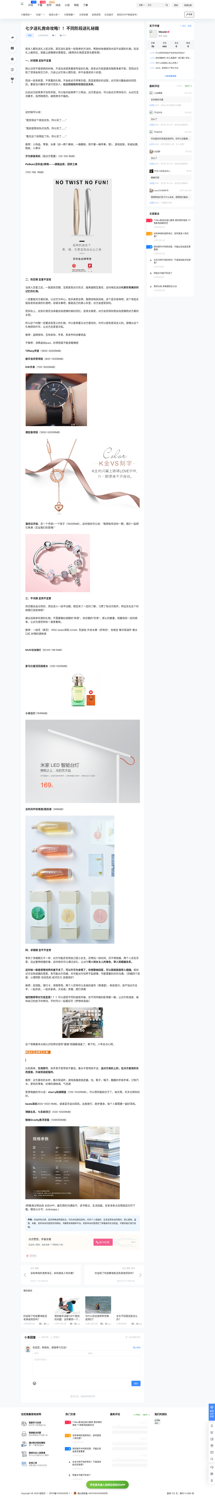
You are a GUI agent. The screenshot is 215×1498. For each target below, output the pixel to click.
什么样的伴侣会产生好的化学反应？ (168, 53)
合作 (48, 4)
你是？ (39, 14)
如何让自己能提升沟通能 (171, 105)
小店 (67, 5)
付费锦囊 (68, 14)
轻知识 (42, 1493)
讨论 (30, 4)
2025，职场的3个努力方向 (164, 68)
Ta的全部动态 (170, 76)
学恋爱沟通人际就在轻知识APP (107, 1484)
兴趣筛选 (25, 14)
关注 (184, 26)
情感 (30, 35)
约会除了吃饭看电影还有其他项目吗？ (115, 1273)
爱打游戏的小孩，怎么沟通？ (173, 144)
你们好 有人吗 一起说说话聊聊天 (174, 125)
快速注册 (188, 5)
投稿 (190, 14)
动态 (58, 5)
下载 (39, 4)
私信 (190, 26)
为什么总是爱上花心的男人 (164, 63)
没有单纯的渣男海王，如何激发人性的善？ (52, 1273)
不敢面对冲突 (166, 203)
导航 (76, 5)
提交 (136, 1383)
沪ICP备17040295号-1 (59, 1493)
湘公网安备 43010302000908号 (92, 1493)
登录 (176, 5)
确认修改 (137, 1347)
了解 (85, 5)
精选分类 (53, 14)
